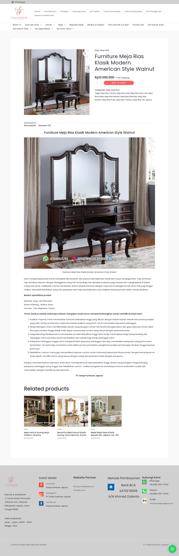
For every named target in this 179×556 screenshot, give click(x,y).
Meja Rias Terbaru (124, 100)
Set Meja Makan (42, 28)
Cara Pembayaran (133, 11)
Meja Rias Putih (108, 100)
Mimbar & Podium (95, 24)
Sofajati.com (79, 490)
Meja (60, 24)
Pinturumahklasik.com (83, 486)
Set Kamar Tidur (20, 28)
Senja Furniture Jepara (57, 487)
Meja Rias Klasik (102, 278)
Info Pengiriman (153, 11)
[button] (172, 549)
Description (30, 125)
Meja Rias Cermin (108, 93)
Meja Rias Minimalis (129, 96)
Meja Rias (104, 50)
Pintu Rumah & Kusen (118, 24)
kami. (66, 370)
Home (37, 11)
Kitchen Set (138, 24)
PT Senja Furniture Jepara (58, 496)
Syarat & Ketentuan (44, 15)
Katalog (64, 11)
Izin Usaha (94, 11)
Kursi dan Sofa (32, 24)
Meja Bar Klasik (76, 24)
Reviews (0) (45, 125)
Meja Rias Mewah (112, 96)
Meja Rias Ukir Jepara (142, 100)
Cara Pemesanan (112, 11)
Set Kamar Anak (156, 24)
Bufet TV (17, 24)
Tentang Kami (79, 11)
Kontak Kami (50, 11)
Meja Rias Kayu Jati (139, 93)
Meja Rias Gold (123, 93)
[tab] (30, 125)
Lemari (48, 24)
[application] (40, 25)
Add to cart (119, 83)
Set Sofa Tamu (64, 28)
